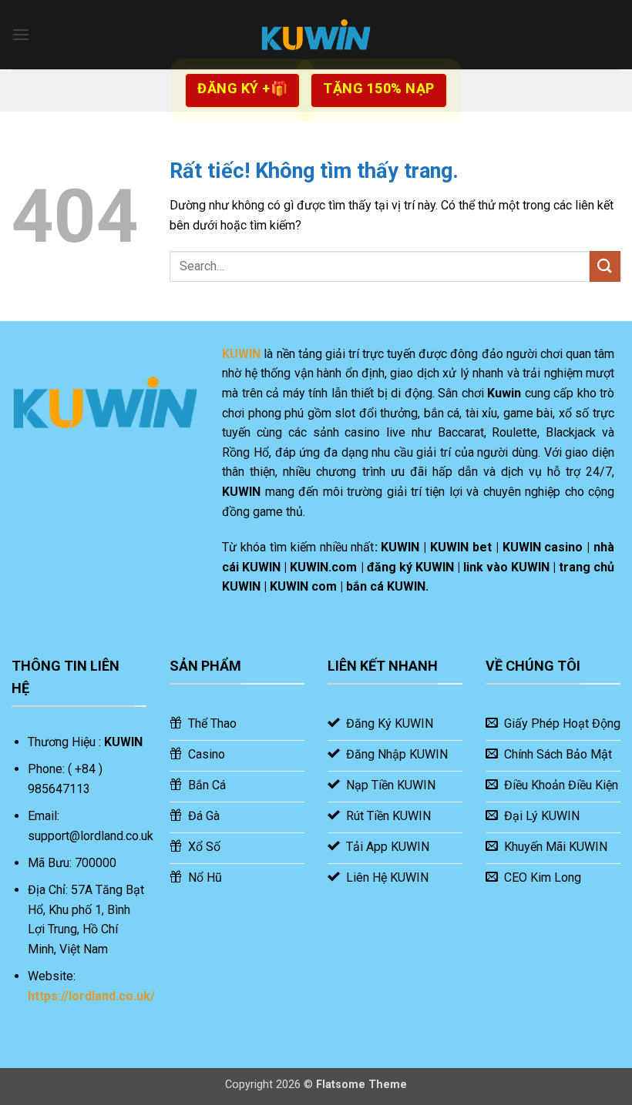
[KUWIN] (316, 34)
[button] (21, 34)
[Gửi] (605, 266)
